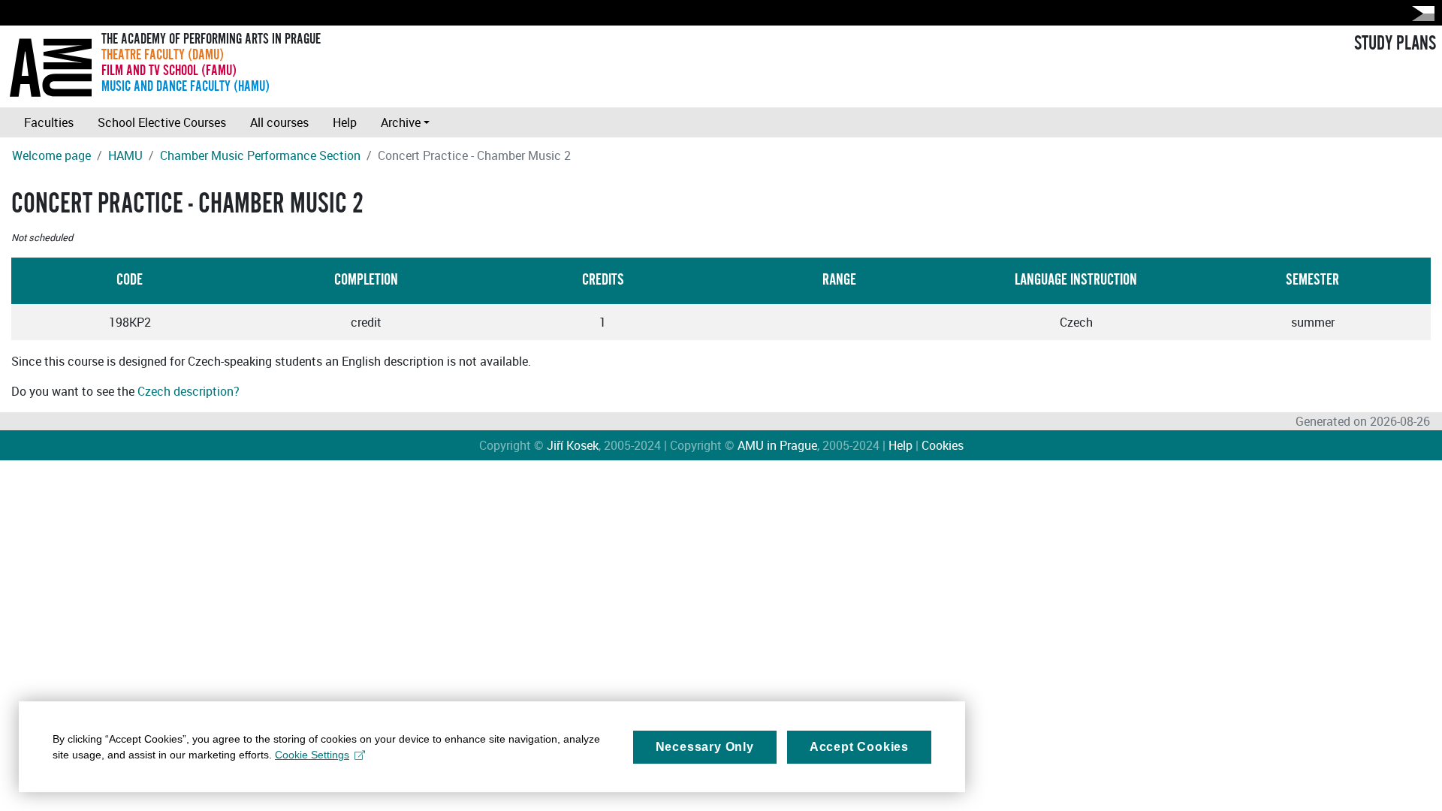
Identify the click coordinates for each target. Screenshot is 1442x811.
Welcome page (51, 155)
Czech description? (188, 391)
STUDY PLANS (1395, 43)
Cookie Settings (312, 755)
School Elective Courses (162, 122)
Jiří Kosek (573, 445)
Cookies (943, 445)
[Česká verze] (1420, 13)
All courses (279, 122)
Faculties (49, 122)
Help (345, 122)
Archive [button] (401, 122)
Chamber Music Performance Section (260, 155)
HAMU (125, 155)
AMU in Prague (777, 445)
